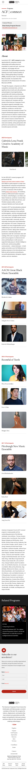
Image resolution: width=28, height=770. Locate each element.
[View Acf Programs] (14, 622)
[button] (3, 2)
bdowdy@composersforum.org (9, 27)
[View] (13, 161)
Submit (14, 691)
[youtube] (15, 724)
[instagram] (14, 724)
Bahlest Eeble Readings (11, 191)
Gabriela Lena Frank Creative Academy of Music (13, 181)
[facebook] (12, 724)
